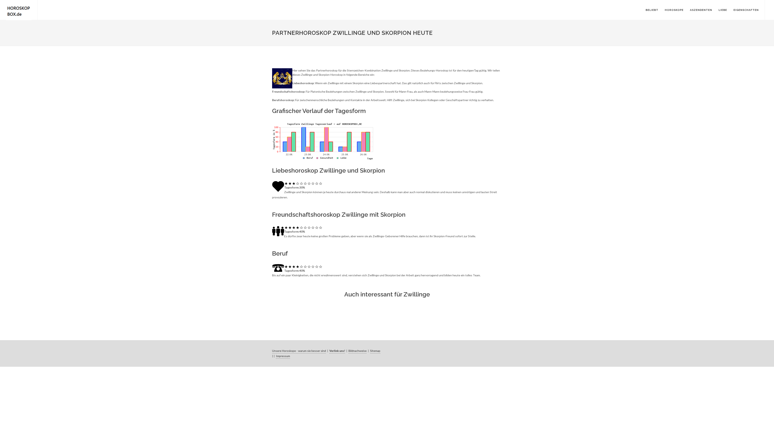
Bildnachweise (358, 350)
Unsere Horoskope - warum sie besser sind (299, 350)
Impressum (283, 356)
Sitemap (375, 350)
